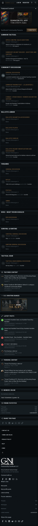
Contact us (5, 430)
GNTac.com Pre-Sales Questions (17, 40)
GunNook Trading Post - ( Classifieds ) (19, 85)
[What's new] (32, 2)
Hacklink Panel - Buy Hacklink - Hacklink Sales (18, 337)
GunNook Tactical (8, 35)
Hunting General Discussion (16, 244)
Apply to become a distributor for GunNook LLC (18, 44)
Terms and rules (7, 435)
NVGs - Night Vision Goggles (12, 212)
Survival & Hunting (9, 229)
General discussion (13, 169)
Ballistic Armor (8, 112)
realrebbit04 (21, 78)
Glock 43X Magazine (11, 194)
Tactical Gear (7, 256)
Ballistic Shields (12, 138)
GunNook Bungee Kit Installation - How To (17, 58)
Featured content (11, 272)
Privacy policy (6, 439)
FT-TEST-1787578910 (10, 344)
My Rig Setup (9, 265)
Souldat (14, 91)
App (7, 238)
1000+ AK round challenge (13, 184)
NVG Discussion (11, 217)
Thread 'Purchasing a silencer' (13, 364)
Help (3, 443)
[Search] (35, 2)
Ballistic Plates (12, 128)
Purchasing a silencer (10, 351)
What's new (4, 481)
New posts (4, 485)
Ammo (8, 201)
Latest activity (5, 492)
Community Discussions (11, 67)
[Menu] (3, 3)
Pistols (8, 190)
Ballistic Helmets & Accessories (18, 117)
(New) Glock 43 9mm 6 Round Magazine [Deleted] (19, 89)
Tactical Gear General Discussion (18, 261)
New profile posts (6, 489)
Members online (9, 390)
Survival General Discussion (16, 234)
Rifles (8, 180)
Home (3, 448)
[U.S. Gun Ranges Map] (14, 310)
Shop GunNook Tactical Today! (9, 469)
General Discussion (13, 72)
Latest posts (9, 316)
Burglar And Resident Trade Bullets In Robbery (18, 103)
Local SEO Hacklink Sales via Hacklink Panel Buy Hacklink (21, 77)
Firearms (5, 164)
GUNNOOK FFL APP (10, 20)
